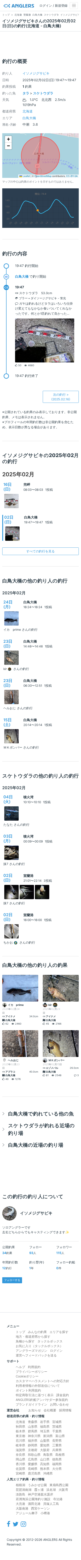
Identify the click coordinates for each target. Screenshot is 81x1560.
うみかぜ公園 (37, 1485)
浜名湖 (51, 1489)
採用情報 (65, 1410)
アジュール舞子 (27, 1513)
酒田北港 (34, 1504)
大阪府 (45, 1450)
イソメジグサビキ (36, 73)
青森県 (32, 1422)
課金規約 (62, 1395)
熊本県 (45, 1469)
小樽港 (45, 1513)
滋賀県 (20, 1450)
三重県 (57, 1445)
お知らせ (34, 1410)
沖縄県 (48, 1473)
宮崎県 (20, 1473)
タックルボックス (50, 1341)
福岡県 (57, 1464)
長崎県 (32, 1469)
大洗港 (20, 1504)
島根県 (60, 1454)
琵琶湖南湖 (24, 1489)
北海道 (27, 111)
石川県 (20, 1440)
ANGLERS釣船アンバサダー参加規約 (42, 1400)
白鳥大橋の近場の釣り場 (35, 1145)
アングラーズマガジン (31, 1350)
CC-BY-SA (72, 176)
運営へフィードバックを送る (36, 1355)
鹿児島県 (34, 1473)
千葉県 (57, 1431)
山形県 (32, 1426)
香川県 (20, 1464)
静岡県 (32, 1445)
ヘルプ (20, 1367)
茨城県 (57, 1426)
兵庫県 (57, 1450)
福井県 (32, 1440)
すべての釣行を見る (40, 551)
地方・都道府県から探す (33, 1336)
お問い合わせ (59, 1404)
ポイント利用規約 (28, 1390)
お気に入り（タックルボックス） (39, 1346)
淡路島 (20, 1494)
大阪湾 (63, 1489)
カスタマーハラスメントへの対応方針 (42, 1381)
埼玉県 (45, 1431)
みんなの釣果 (37, 1332)
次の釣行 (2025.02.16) (60, 397)
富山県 (60, 1436)
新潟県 (48, 1436)
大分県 (57, 1469)
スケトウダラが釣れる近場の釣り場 (41, 1129)
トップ (20, 1332)
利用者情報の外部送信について (38, 1385)
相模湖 (20, 1485)
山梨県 (45, 1440)
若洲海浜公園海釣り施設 (33, 1499)
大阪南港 (22, 1508)
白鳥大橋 (29, 118)
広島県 (32, 1459)
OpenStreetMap (43, 176)
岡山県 (20, 1459)
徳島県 (57, 1459)
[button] (8, 139)
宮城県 (57, 1422)
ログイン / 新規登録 (53, 5)
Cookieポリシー (27, 1376)
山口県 (45, 1459)
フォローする (12, 1280)
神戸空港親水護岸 (40, 1494)
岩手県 (45, 1422)
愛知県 (45, 1445)
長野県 (57, 1440)
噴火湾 (28, 797)
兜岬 (26, 484)
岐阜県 (20, 1445)
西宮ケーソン (40, 1508)
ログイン (56, 1350)
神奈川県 (34, 1436)
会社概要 (50, 1410)
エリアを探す (59, 1332)
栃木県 (20, 1431)
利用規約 (34, 1367)
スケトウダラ (43, 93)
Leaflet (26, 176)
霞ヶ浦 (39, 1489)
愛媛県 (32, 1464)
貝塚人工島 (51, 1504)
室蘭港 (28, 876)
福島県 (45, 1426)
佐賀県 (20, 1469)
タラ (25, 93)
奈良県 (20, 1454)
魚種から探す (25, 1341)
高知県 (45, 1464)
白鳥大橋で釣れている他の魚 (41, 1114)
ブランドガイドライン (31, 1404)
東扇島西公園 (59, 1485)
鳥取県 (48, 1454)
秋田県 (20, 1426)
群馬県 (32, 1431)
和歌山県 (34, 1454)
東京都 (20, 1436)
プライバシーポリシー (31, 1371)
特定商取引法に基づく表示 (35, 1395)
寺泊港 (58, 1499)
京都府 (32, 1450)
